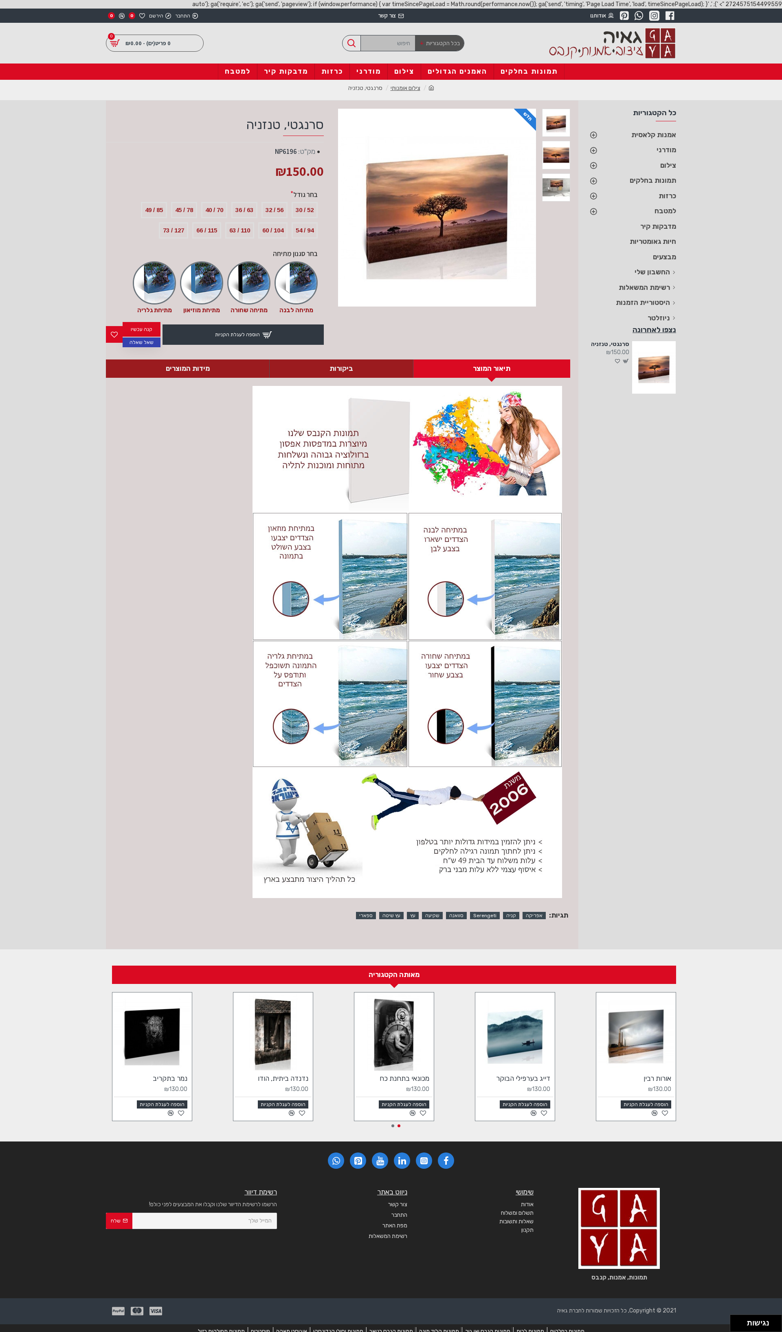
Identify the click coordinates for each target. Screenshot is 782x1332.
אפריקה (534, 915)
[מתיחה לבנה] (296, 283)
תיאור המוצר (491, 368)
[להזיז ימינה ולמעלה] (741, 1321)
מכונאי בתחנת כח (404, 1078)
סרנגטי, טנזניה (610, 344)
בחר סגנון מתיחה (295, 253)
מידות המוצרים (188, 368)
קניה (511, 915)
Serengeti (484, 915)
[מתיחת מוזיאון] (201, 283)
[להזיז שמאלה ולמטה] (736, 1325)
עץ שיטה (391, 915)
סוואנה (456, 915)
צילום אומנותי (405, 88)
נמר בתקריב (170, 1078)
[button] (399, 1125)
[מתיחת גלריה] (154, 283)
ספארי (366, 915)
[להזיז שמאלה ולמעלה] (736, 1321)
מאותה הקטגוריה (394, 975)
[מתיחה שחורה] (248, 283)
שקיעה (432, 915)
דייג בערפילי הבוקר (523, 1078)
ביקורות (341, 368)
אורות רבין (657, 1078)
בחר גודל (305, 194)
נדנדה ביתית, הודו (283, 1078)
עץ (412, 915)
